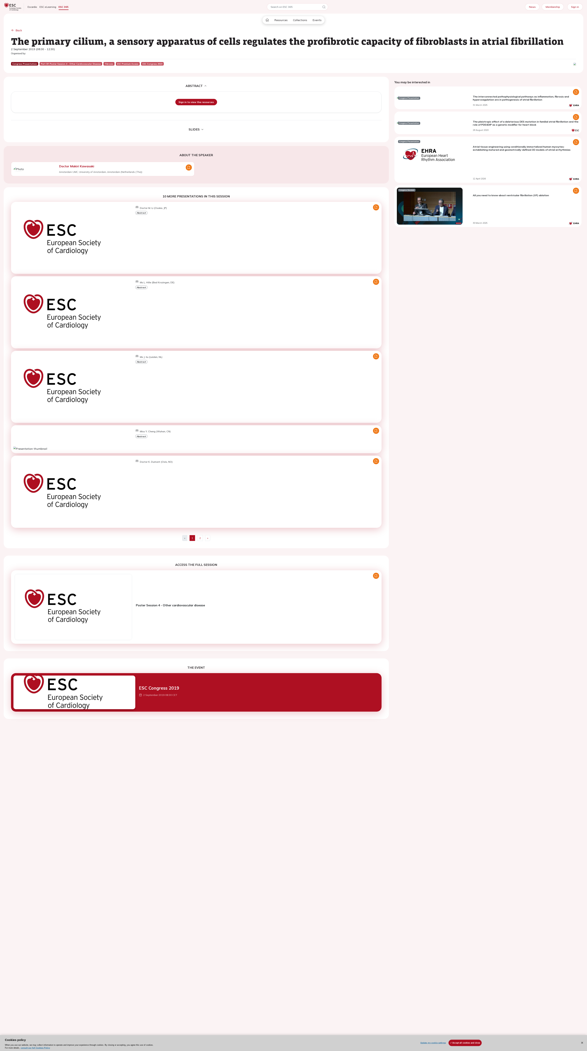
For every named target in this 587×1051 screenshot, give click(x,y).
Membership (553, 6)
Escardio (32, 6)
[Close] (582, 1042)
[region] (293, 1043)
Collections (300, 20)
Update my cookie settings (433, 1043)
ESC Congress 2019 (159, 688)
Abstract (141, 212)
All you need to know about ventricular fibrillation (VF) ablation (511, 195)
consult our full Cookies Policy (35, 1048)
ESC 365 (63, 6)
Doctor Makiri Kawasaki (76, 166)
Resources (281, 20)
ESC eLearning (47, 6)
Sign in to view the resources (196, 102)
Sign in (575, 6)
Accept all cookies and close (466, 1043)
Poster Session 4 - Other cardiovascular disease (170, 605)
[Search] (324, 7)
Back (19, 30)
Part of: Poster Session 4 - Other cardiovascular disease (71, 64)
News (532, 6)
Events (317, 20)
